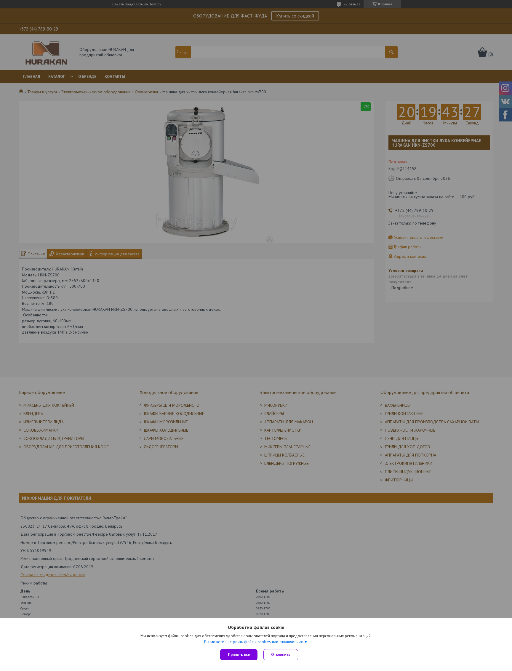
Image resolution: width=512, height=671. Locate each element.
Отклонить (280, 654)
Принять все (239, 654)
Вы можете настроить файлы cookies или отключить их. (254, 641)
